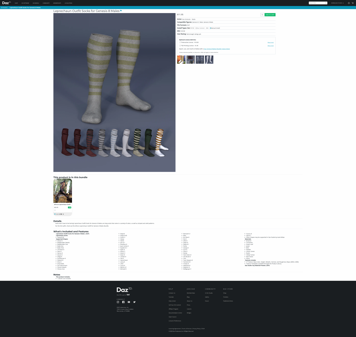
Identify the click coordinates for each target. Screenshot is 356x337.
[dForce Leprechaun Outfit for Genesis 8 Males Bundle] (62, 191)
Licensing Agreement (175, 328)
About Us (189, 301)
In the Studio (209, 293)
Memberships (57, 3)
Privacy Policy (196, 328)
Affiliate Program (173, 309)
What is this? (271, 42)
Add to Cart (270, 15)
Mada (193, 19)
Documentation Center (175, 313)
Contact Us (172, 293)
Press (188, 305)
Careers (189, 309)
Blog (188, 297)
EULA (203, 328)
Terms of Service (187, 328)
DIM (207, 28)
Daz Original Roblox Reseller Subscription (217, 49)
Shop (16, 3)
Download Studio (336, 3)
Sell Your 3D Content (175, 305)
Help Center (172, 301)
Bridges (189, 313)
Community (46, 3)
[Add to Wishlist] (262, 14)
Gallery (207, 297)
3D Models (36, 3)
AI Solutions (68, 3)
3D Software (25, 3)
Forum (207, 301)
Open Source (172, 317)
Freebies (225, 297)
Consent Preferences (175, 321)
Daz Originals (186, 19)
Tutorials (171, 297)
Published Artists (228, 301)
